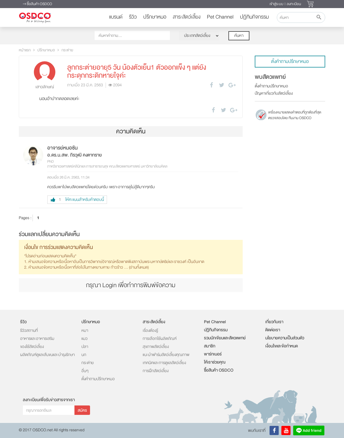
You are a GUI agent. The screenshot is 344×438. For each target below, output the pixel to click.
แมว (84, 338)
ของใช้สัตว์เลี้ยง (32, 346)
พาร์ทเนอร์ (213, 354)
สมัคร (82, 410)
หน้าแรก (25, 50)
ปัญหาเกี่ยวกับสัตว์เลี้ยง (274, 93)
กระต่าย (67, 50)
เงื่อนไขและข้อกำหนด (281, 346)
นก (83, 354)
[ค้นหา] (319, 17)
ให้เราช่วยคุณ (214, 362)
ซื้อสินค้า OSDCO (39, 4)
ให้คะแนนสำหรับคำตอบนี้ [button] (81, 199)
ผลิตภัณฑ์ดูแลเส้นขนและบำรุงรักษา (47, 354)
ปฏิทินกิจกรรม (254, 17)
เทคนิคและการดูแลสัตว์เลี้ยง (164, 362)
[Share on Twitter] (222, 85)
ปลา (84, 346)
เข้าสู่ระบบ (276, 4)
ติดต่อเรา (272, 329)
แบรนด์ (116, 17)
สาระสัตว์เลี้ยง (186, 17)
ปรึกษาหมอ (154, 17)
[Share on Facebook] (211, 85)
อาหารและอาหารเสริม (37, 338)
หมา (84, 330)
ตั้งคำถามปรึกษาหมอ (290, 61)
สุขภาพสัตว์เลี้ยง (156, 346)
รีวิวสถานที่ (29, 330)
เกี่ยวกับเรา (274, 321)
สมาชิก (209, 346)
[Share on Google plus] (232, 85)
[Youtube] (286, 430)
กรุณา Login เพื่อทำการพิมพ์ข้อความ (130, 285)
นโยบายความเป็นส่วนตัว (284, 337)
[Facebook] (274, 430)
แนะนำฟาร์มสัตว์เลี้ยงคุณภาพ (166, 354)
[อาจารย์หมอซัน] (33, 155)
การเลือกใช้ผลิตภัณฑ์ (160, 338)
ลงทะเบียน (294, 4)
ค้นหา (238, 35)
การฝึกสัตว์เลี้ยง (156, 371)
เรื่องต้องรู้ (150, 330)
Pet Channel (220, 17)
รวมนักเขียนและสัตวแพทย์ (225, 337)
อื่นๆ (84, 371)
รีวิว (133, 17)
